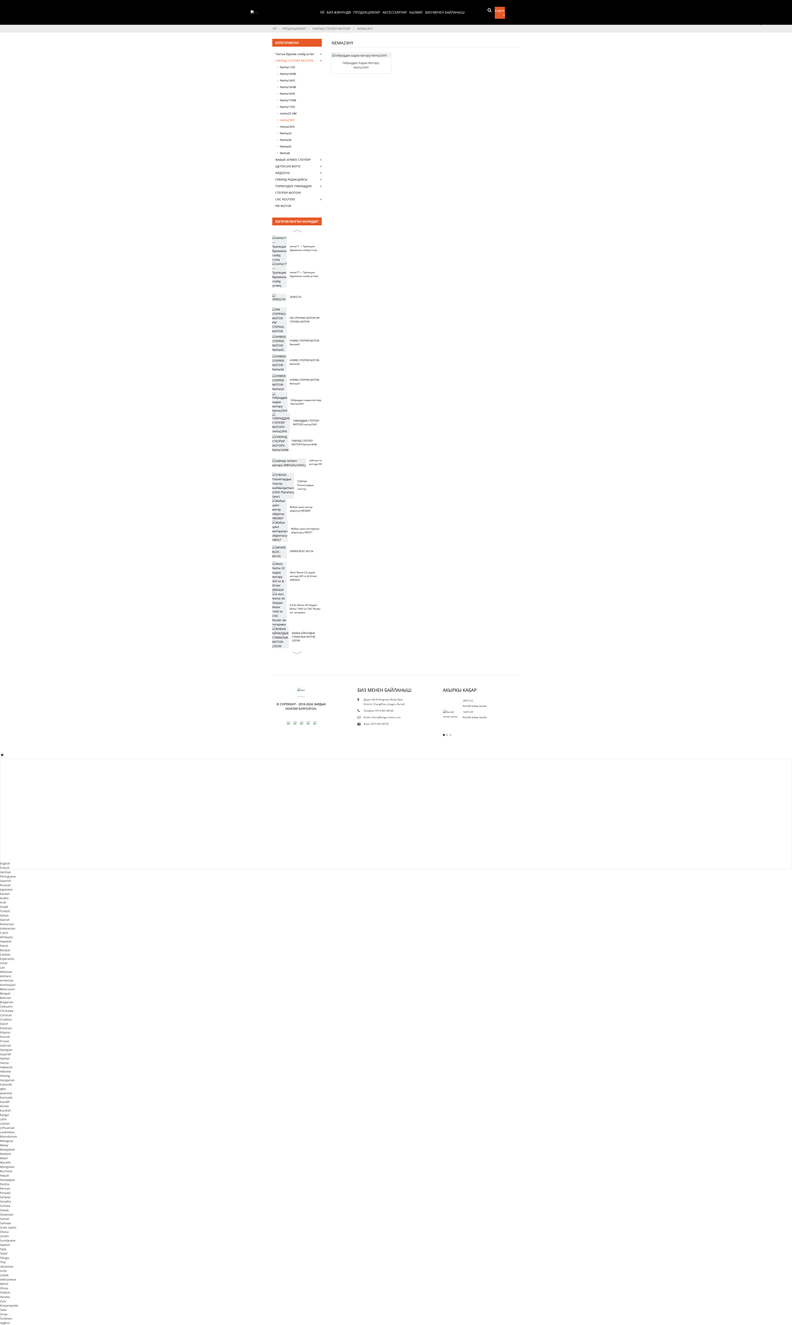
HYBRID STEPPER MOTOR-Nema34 (305, 362)
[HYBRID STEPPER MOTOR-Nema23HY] (361, 55)
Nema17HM (288, 100)
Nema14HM (288, 74)
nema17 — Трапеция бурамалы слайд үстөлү (304, 274)
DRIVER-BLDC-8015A (302, 551)
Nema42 (285, 146)
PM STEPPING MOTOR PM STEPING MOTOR (304, 319)
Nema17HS (287, 107)
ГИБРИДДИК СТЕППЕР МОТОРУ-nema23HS (306, 422)
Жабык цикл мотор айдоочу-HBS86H (301, 508)
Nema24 (285, 133)
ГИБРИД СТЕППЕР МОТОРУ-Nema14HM (304, 442)
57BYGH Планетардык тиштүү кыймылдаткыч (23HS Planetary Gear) (306, 485)
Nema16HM (288, 87)
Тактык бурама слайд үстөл (294, 54)
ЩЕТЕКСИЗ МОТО (288, 166)
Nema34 (285, 140)
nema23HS (287, 127)
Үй (322, 12)
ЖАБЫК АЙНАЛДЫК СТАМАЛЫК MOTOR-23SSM (304, 636)
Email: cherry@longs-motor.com (382, 717)
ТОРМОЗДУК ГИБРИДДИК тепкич (293, 186)
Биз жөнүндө (339, 12)
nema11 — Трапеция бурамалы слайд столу (303, 248)
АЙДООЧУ (282, 173)
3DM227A (295, 297)
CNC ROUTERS (285, 199)
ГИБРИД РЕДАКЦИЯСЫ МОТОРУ (291, 180)
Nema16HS (287, 94)
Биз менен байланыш (445, 12)
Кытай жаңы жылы (475, 706)
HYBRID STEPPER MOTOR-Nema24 (305, 381)
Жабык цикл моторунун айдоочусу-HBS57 (305, 530)
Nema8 (285, 153)
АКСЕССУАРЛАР (395, 12)
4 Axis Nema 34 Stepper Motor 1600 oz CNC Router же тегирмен (305, 608)
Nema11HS (287, 67)
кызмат (416, 12)
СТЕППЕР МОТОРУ (288, 193)
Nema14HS (287, 80)
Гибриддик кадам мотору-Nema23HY (306, 402)
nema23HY (364, 29)
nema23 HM (288, 113)
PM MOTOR (283, 206)
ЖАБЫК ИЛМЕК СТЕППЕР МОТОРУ (293, 160)
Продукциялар (366, 12)
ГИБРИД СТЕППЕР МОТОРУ (331, 29)
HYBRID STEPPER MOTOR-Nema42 (305, 342)
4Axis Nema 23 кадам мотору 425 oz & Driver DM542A (303, 576)
